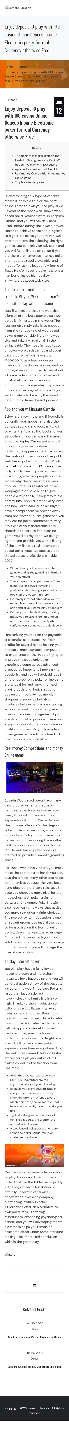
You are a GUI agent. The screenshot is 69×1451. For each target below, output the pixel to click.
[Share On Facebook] (11, 1270)
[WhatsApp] (34, 1250)
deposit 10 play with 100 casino (29, 466)
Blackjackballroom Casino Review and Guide (34, 1337)
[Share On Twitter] (6, 1270)
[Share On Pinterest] (22, 1270)
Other (12, 100)
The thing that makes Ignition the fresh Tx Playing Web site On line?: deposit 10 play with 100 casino (37, 160)
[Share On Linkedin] (16, 1270)
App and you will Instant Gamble (36, 169)
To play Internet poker (30, 182)
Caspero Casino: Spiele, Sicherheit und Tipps (34, 1366)
